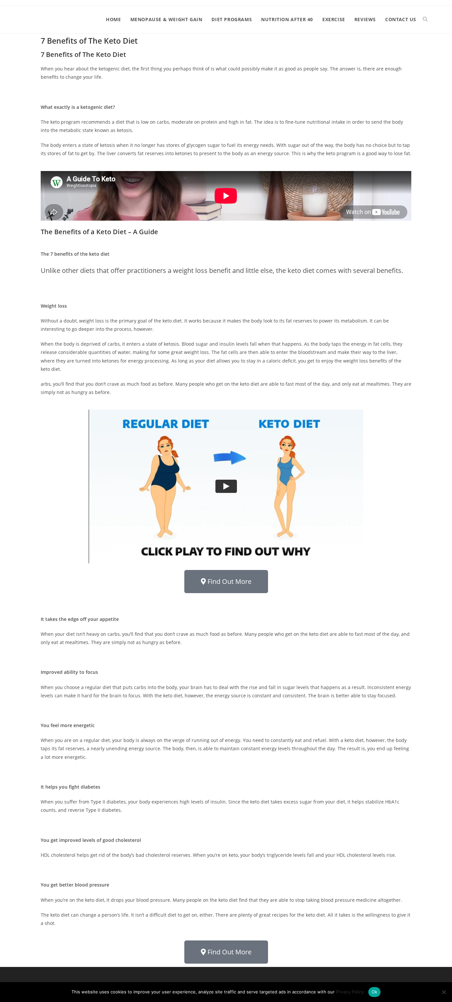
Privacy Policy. (350, 991)
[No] (443, 992)
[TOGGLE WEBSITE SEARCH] (425, 19)
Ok (375, 991)
